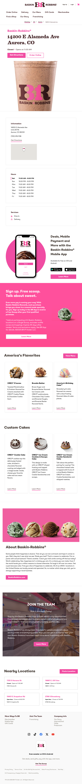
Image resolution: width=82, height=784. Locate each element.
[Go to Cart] (77, 5)
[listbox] (41, 387)
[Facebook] (41, 734)
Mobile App (9, 721)
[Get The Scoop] (41, 746)
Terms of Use (18, 769)
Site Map (60, 769)
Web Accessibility (33, 773)
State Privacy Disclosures (49, 769)
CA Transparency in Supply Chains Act (16, 773)
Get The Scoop (41, 764)
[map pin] (24, 149)
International (59, 721)
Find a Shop (11, 17)
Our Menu (36, 12)
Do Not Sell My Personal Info (32, 769)
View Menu (70, 356)
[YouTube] (53, 734)
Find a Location (68, 671)
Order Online (11, 12)
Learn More (63, 277)
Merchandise (63, 12)
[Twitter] (47, 734)
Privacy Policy (9, 769)
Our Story (24, 17)
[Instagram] (29, 734)
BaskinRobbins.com (16, 577)
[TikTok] (35, 734)
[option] (16, 387)
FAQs (56, 723)
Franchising (38, 17)
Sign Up (65, 4)
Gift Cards (49, 12)
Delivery (24, 12)
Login (72, 4)
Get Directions (16, 55)
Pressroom (58, 725)
